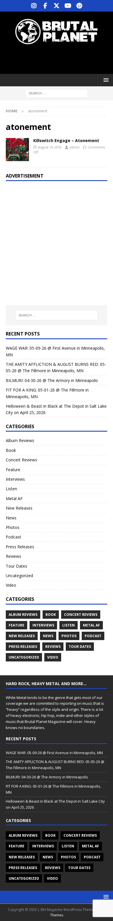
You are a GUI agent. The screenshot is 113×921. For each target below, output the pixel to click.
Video (11, 585)
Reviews (13, 556)
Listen (11, 488)
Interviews (15, 479)
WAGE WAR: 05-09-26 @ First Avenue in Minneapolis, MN (54, 752)
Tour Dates (16, 566)
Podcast (13, 537)
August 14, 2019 (49, 147)
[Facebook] (45, 6)
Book (11, 450)
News (11, 518)
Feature (13, 469)
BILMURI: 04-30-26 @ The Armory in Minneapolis (52, 380)
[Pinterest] (79, 6)
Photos (12, 527)
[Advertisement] (59, 59)
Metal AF (14, 498)
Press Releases (20, 546)
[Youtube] (68, 6)
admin (74, 147)
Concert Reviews (21, 460)
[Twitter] (57, 6)
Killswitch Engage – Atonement (66, 140)
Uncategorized (19, 575)
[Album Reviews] (17, 149)
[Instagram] (34, 6)
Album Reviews (20, 440)
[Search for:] (56, 93)
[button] (105, 79)
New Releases (19, 508)
